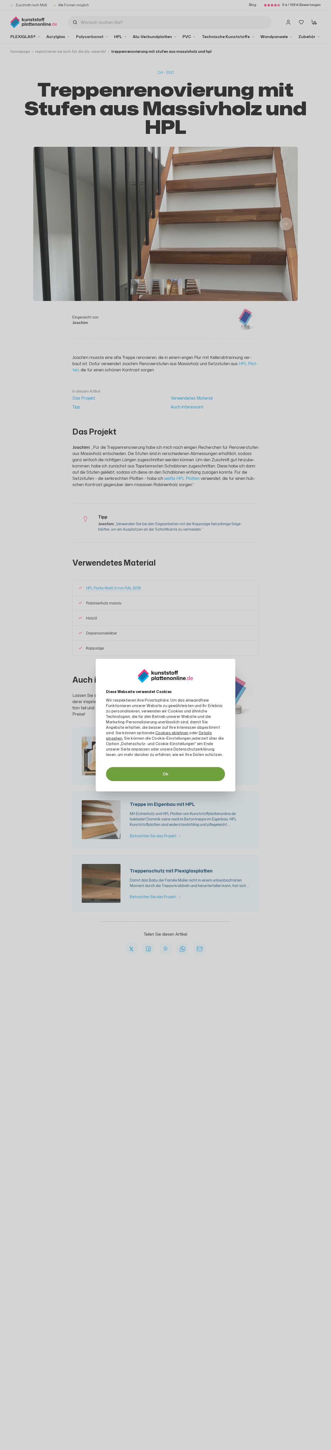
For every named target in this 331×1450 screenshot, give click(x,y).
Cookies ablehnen (172, 732)
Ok (165, 774)
